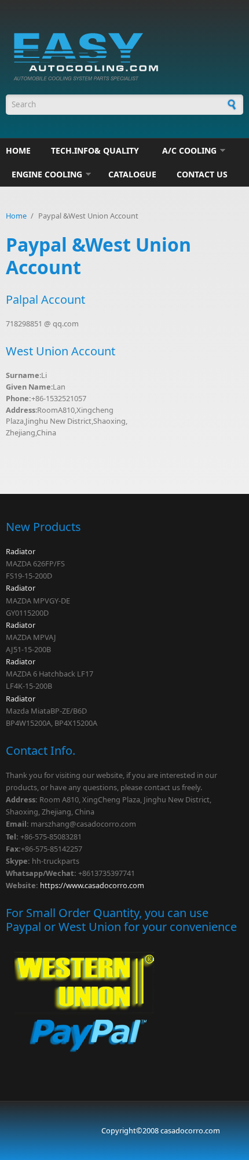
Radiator (20, 551)
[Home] (124, 54)
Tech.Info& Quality (95, 150)
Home (18, 150)
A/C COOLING (189, 150)
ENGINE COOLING (47, 174)
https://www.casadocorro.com (92, 885)
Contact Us (202, 174)
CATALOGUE (132, 174)
